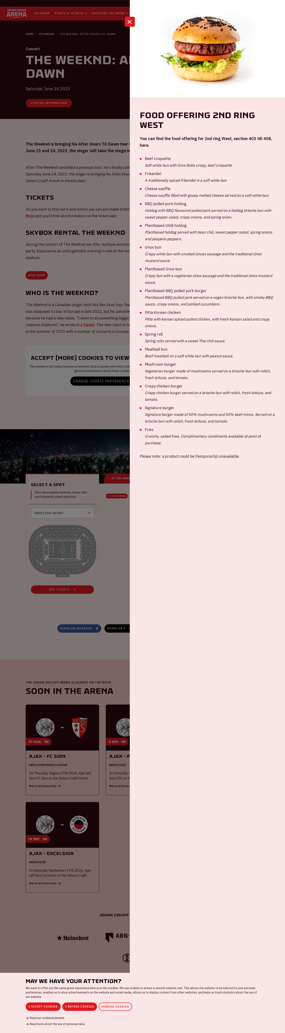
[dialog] (142, 1003)
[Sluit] (130, 22)
